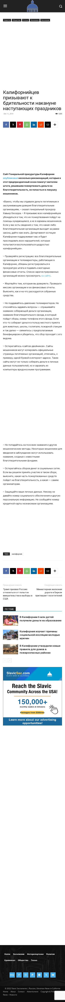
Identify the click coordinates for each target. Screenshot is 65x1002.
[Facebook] (6, 125)
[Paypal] (32, 975)
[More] (55, 125)
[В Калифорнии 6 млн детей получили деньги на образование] (10, 620)
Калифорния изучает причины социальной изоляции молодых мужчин (40, 635)
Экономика (35, 20)
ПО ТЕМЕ (9, 609)
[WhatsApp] (27, 125)
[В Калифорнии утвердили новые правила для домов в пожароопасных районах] (10, 649)
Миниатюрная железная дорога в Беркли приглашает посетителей (48, 592)
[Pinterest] (20, 125)
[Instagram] (25, 975)
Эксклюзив (45, 20)
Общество (16, 20)
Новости (7, 20)
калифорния (17, 554)
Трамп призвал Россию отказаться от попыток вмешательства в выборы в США (17, 594)
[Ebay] (12, 975)
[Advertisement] (32, 56)
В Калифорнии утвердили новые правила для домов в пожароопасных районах (40, 649)
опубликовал (10, 178)
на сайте (45, 275)
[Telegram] (39, 975)
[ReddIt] (41, 125)
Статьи (25, 20)
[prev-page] (5, 660)
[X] (13, 125)
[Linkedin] (34, 125)
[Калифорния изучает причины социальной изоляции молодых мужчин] (10, 635)
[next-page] (10, 660)
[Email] (48, 125)
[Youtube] (53, 975)
